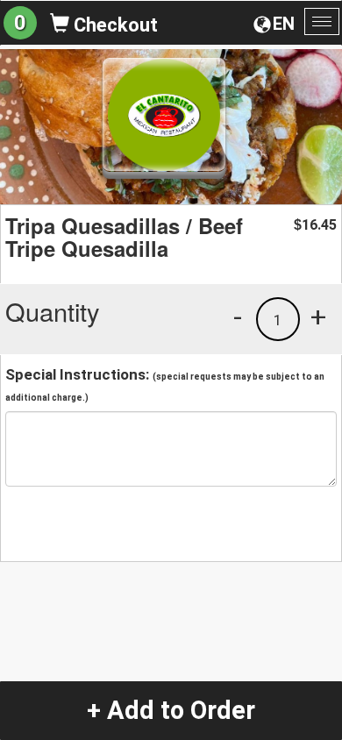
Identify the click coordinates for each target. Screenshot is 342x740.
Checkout (113, 25)
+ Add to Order (171, 710)
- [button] (237, 316)
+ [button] (318, 316)
